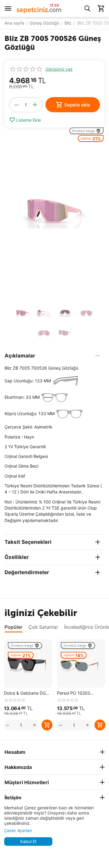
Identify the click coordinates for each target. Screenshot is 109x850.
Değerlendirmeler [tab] (27, 572)
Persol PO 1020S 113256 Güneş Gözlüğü (80, 693)
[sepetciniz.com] (39, 8)
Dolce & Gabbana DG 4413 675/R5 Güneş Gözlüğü (25, 693)
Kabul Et (28, 841)
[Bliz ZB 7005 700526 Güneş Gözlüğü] (54, 213)
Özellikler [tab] (17, 557)
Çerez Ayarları (18, 830)
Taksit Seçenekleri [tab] (28, 542)
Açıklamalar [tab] (20, 356)
